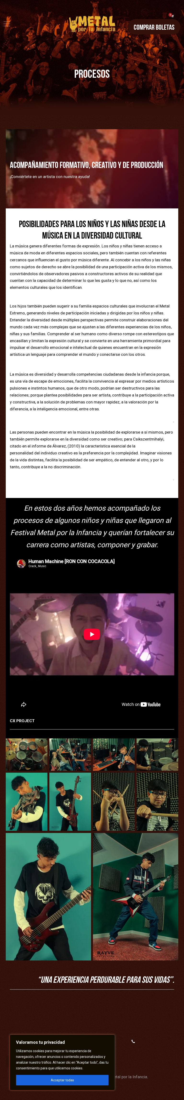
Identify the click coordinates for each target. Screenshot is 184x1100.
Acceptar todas (62, 1080)
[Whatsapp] (133, 1041)
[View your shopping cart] (172, 16)
